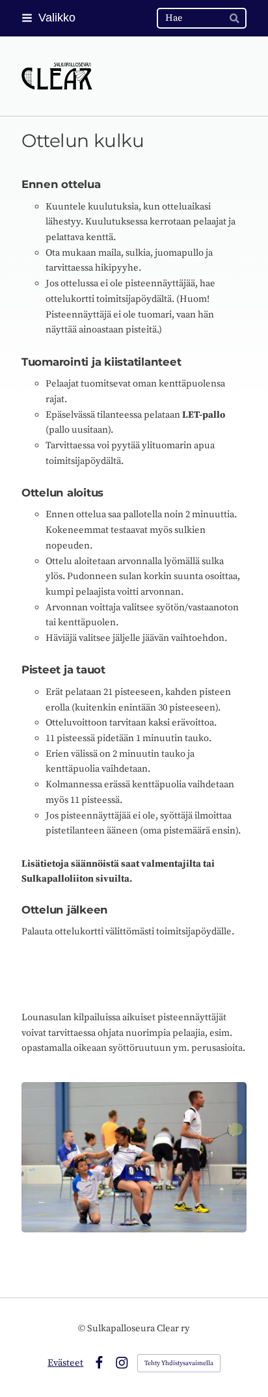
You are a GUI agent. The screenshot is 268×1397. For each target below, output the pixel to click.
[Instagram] (122, 1363)
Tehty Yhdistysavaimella (178, 1363)
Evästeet (65, 1363)
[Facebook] (99, 1363)
